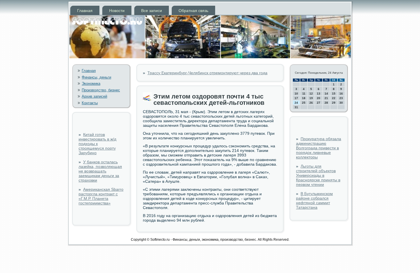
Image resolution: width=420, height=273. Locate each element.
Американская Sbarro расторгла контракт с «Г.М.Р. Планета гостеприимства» (101, 196)
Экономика (91, 83)
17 (296, 98)
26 (311, 102)
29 (333, 102)
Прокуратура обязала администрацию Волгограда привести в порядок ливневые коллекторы (318, 147)
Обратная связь (193, 10)
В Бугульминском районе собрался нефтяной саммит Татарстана (314, 200)
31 (296, 107)
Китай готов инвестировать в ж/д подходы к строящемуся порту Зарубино (97, 143)
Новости (117, 10)
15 (333, 93)
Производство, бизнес (101, 90)
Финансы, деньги (96, 77)
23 (341, 98)
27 (318, 102)
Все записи (151, 10)
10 (296, 93)
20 (318, 98)
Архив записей (94, 96)
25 (303, 102)
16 (341, 93)
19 (311, 98)
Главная (85, 10)
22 (333, 98)
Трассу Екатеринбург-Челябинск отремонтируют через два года (207, 73)
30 (341, 102)
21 (326, 98)
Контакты (90, 103)
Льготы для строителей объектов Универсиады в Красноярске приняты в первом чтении (318, 175)
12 (311, 93)
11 (303, 93)
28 (326, 102)
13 (318, 93)
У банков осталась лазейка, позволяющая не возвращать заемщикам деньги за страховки (100, 171)
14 (326, 93)
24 (296, 102)
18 (303, 98)
